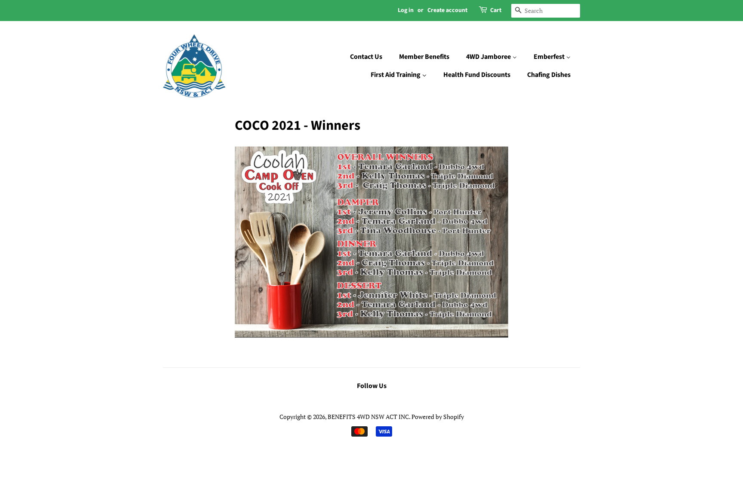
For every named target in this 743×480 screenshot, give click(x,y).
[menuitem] (370, 57)
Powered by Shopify (437, 417)
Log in (406, 10)
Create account (447, 10)
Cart (495, 10)
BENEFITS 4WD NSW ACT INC (368, 417)
